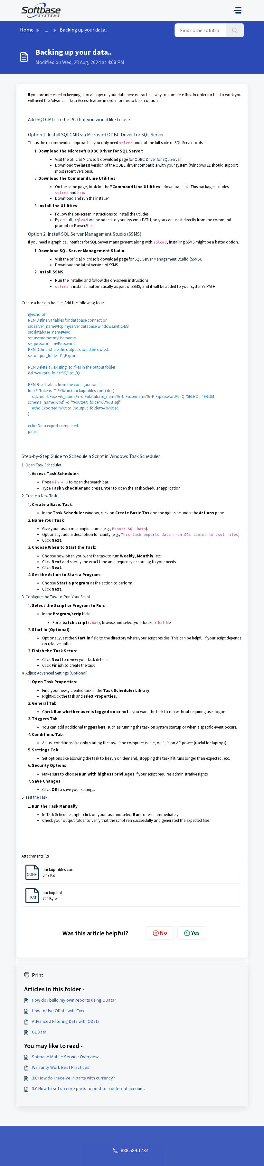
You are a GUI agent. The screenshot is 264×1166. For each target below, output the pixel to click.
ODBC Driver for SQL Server (157, 159)
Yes (195, 932)
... (46, 29)
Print (37, 975)
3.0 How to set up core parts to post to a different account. (88, 1088)
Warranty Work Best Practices (61, 1067)
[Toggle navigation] (237, 10)
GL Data (39, 1032)
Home (26, 29)
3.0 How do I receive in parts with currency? (73, 1078)
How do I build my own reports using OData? (74, 1000)
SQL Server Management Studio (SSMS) (168, 259)
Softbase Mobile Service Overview (65, 1057)
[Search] (235, 30)
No (163, 932)
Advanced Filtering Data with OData (65, 1021)
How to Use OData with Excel (59, 1011)
